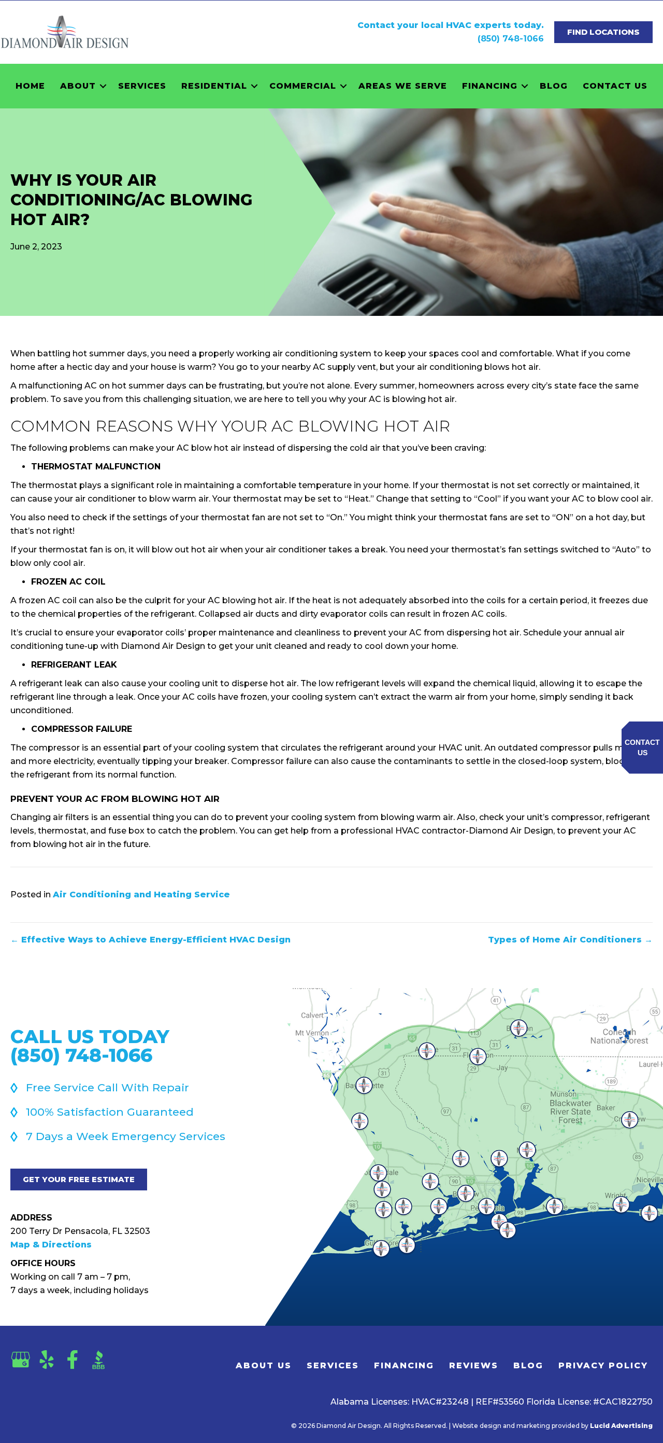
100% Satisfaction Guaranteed (110, 1111)
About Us (264, 1365)
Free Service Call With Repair (107, 1087)
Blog (554, 86)
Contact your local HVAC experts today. (450, 25)
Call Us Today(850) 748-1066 (89, 1045)
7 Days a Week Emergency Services (125, 1136)
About (78, 86)
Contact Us (615, 86)
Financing (489, 86)
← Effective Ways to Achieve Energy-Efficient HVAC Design (150, 940)
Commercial (302, 86)
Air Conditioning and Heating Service (141, 894)
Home (30, 86)
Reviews (473, 1365)
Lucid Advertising (621, 1426)
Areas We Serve (402, 86)
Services (142, 86)
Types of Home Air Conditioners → (570, 940)
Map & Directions (51, 1245)
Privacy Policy (603, 1365)
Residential (214, 86)
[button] (103, 86)
